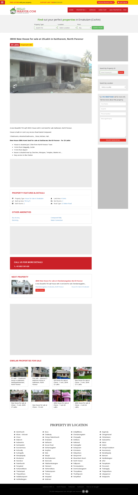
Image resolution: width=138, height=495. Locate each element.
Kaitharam (48, 442)
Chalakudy (48, 434)
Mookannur (20, 458)
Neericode (48, 461)
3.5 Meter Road (67, 203)
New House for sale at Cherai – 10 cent (39, 406)
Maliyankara (77, 453)
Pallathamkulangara (51, 463)
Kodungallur (77, 445)
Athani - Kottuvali (21, 434)
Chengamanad (106, 434)
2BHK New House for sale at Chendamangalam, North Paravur (59, 281)
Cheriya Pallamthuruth (52, 437)
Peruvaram (105, 466)
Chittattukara (106, 437)
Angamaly (105, 432)
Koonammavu (21, 448)
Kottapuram (77, 448)
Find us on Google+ (92, 487)
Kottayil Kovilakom (108, 448)
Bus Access (15, 218)
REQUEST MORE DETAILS (113, 140)
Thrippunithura (106, 471)
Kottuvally (19, 450)
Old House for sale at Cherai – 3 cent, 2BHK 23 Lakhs (61, 382)
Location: (61, 24)
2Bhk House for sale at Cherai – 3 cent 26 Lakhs (82, 405)
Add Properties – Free (118, 10)
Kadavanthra (106, 440)
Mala (46, 453)
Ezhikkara (76, 440)
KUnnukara (77, 450)
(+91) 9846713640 (107, 97)
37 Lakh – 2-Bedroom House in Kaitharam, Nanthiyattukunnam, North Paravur (18, 381)
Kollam (104, 445)
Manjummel (77, 455)
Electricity (15, 220)
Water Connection (57, 220)
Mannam (105, 455)
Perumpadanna (78, 466)
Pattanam (48, 466)
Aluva (46, 432)
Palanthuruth (20, 463)
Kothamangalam (50, 448)
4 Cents (63, 198)
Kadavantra (20, 442)
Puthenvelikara (49, 469)
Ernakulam (51, 287)
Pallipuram (76, 463)
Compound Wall (56, 218)
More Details (40, 290)
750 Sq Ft (27, 201)
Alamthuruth (20, 432)
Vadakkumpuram (21, 477)
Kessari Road (49, 445)
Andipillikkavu (77, 432)
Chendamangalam (41, 287)
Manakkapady (106, 453)
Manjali (47, 455)
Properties (80, 10)
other (103, 461)
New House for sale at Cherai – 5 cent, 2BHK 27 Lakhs (18, 405)
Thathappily (106, 469)
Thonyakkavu (77, 471)
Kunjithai (48, 450)
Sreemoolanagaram (79, 469)
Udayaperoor (106, 474)
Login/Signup (123, 2)
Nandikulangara (107, 458)
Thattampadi (20, 471)
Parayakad (19, 466)
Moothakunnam (50, 458)
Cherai (18, 437)
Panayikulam (106, 463)
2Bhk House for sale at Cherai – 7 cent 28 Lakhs (61, 405)
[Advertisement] (51, 108)
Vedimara (48, 479)
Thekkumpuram (50, 471)
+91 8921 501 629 (22, 266)
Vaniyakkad (77, 477)
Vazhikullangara (21, 479)
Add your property (25, 2)
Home (71, 10)
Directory (102, 10)
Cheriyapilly (77, 437)
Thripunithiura (20, 474)
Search (121, 72)
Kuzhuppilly (20, 453)
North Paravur (59, 287)
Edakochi (19, 440)
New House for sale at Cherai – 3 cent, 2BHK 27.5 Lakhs (82, 382)
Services (92, 10)
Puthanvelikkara (21, 469)
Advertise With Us (48, 487)
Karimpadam (20, 445)
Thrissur (47, 474)
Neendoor (19, 461)
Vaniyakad (48, 477)
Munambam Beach (79, 458)
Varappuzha (106, 477)
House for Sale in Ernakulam (34, 198)
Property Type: (39, 24)
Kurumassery (106, 450)
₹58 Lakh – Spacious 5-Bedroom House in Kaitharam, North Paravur (40, 381)
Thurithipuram (78, 474)
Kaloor (104, 442)
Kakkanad (76, 442)
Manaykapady (20, 455)
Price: (79, 24)
